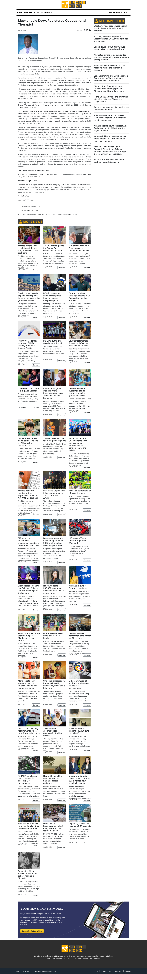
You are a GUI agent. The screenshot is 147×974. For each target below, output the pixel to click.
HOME (19, 12)
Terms (95, 971)
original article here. (70, 214)
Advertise (118, 971)
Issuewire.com (55, 67)
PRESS (39, 12)
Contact (128, 971)
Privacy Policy (106, 971)
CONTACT (48, 12)
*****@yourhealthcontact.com (29, 206)
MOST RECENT (30, 12)
